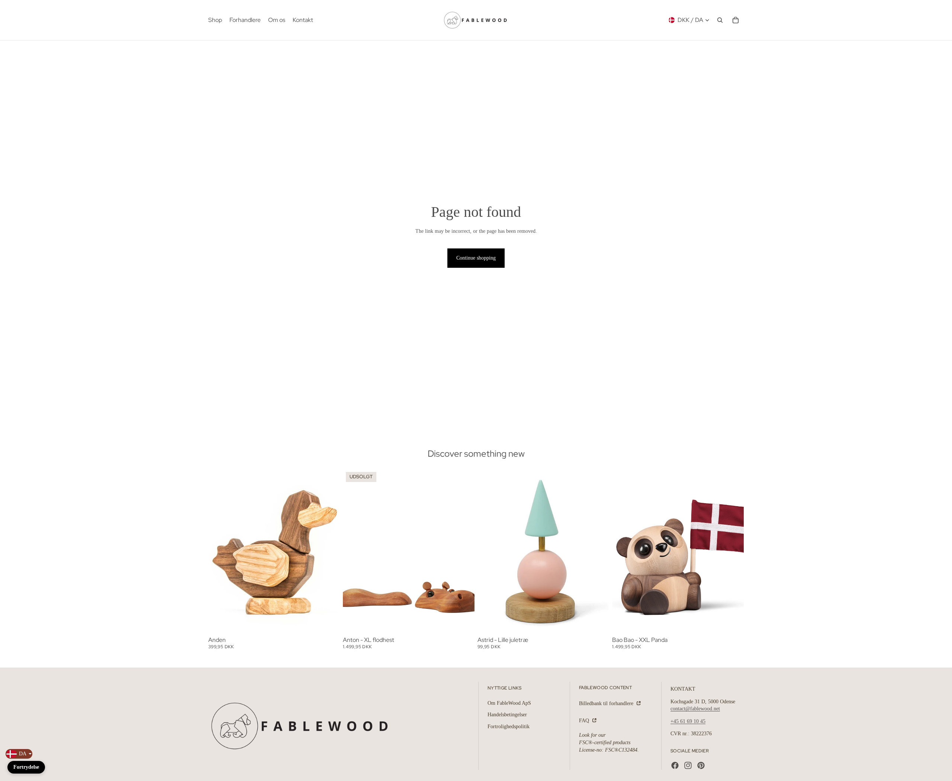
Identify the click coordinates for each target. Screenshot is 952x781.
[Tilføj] (328, 622)
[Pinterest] (701, 765)
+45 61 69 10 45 (687, 721)
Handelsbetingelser (507, 714)
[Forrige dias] (219, 551)
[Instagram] (688, 765)
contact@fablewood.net (695, 708)
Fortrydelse (26, 767)
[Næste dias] (329, 551)
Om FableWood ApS (509, 703)
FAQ (585, 720)
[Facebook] (674, 765)
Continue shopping (476, 258)
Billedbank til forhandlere (607, 703)
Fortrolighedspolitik (509, 726)
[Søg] (720, 20)
